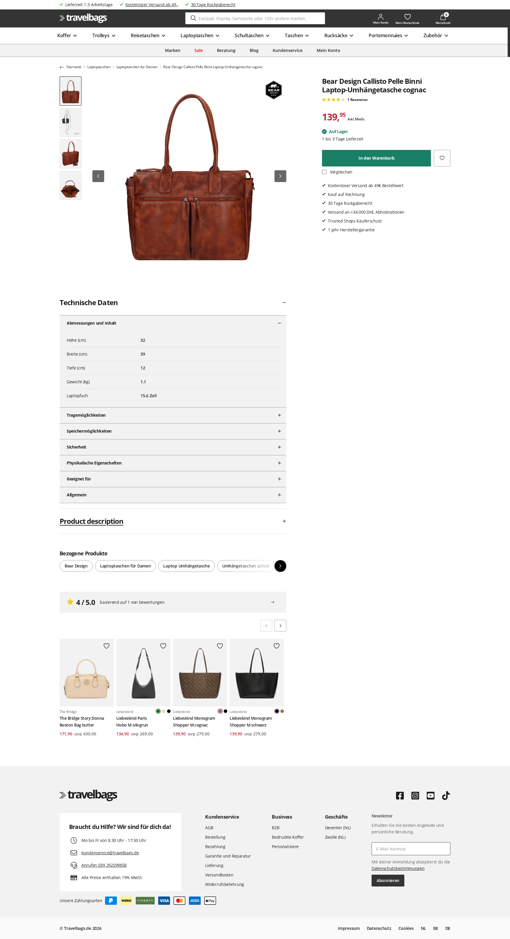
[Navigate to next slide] (280, 626)
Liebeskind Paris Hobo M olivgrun (132, 721)
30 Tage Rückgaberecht (213, 4)
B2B (275, 827)
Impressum (348, 928)
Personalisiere (285, 846)
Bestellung (215, 837)
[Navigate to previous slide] (266, 626)
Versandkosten (219, 875)
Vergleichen (340, 172)
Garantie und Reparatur (228, 856)
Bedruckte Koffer (288, 837)
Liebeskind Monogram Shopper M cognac (194, 721)
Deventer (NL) (338, 827)
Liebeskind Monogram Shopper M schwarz (251, 721)
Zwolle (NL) (335, 837)
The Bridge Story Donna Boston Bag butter (82, 721)
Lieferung (214, 865)
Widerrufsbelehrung (224, 884)
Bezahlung (215, 846)
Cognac (282, 711)
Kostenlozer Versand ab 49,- (151, 4)
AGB (209, 827)
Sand (163, 711)
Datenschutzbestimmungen (398, 868)
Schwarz (169, 711)
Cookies (406, 928)
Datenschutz (379, 928)
